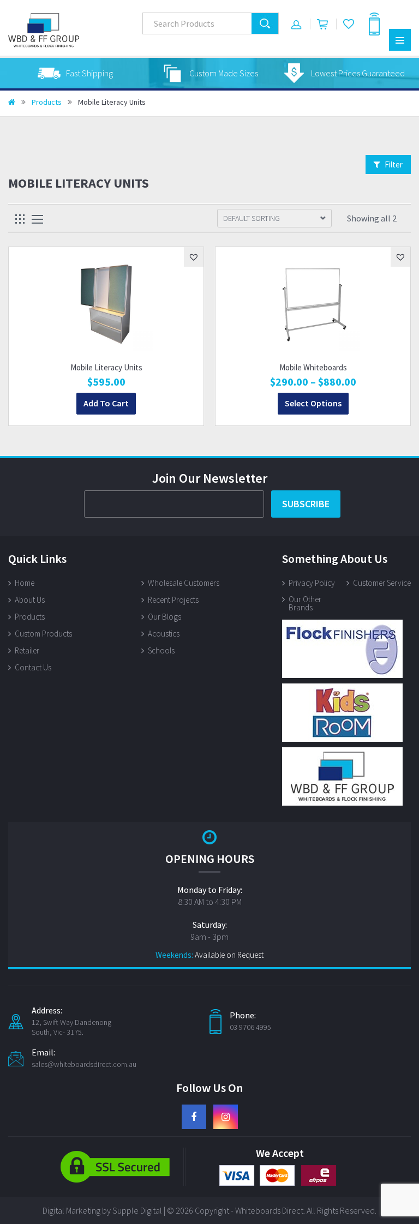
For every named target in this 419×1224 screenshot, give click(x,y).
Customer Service (382, 583)
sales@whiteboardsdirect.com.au (84, 1064)
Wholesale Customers (183, 583)
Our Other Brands (305, 603)
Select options (313, 403)
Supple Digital (137, 1210)
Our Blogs (164, 617)
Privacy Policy (312, 583)
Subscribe (306, 503)
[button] (193, 257)
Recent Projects (173, 600)
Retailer (27, 650)
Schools (161, 650)
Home (24, 583)
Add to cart (106, 403)
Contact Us (33, 667)
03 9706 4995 (250, 1027)
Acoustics (163, 633)
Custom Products (43, 633)
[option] (75, 73)
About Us (30, 600)
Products (47, 102)
